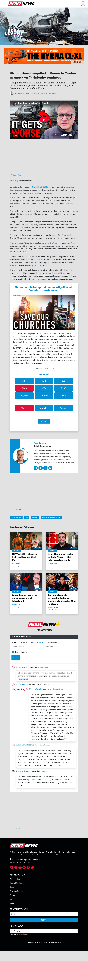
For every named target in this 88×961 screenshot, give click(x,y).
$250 (44, 388)
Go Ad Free (17, 175)
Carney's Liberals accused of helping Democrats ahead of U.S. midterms (62, 599)
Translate (26, 934)
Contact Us (14, 895)
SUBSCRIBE (41, 642)
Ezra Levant (18, 93)
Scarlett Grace (52, 564)
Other (64, 395)
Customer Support (16, 891)
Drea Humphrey (17, 564)
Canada (35, 517)
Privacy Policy (15, 879)
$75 (64, 381)
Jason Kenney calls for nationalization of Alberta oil (24, 597)
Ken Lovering (22, 684)
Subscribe (13, 887)
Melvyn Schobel (36, 689)
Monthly (44, 408)
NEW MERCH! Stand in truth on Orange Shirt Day (24, 556)
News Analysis (16, 517)
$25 (24, 381)
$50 (44, 381)
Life (27, 517)
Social (12, 899)
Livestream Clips (53, 608)
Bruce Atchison (22, 771)
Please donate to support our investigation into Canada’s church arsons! (44, 288)
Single (24, 408)
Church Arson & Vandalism (51, 517)
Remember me (21, 652)
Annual (64, 408)
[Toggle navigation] (4, 3)
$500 (63, 388)
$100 (24, 388)
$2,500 (44, 395)
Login (12, 903)
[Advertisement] (44, 158)
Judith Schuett (22, 745)
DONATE (44, 421)
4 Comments (53, 93)
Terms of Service (16, 883)
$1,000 (24, 395)
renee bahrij (21, 667)
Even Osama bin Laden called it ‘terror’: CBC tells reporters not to (61, 556)
